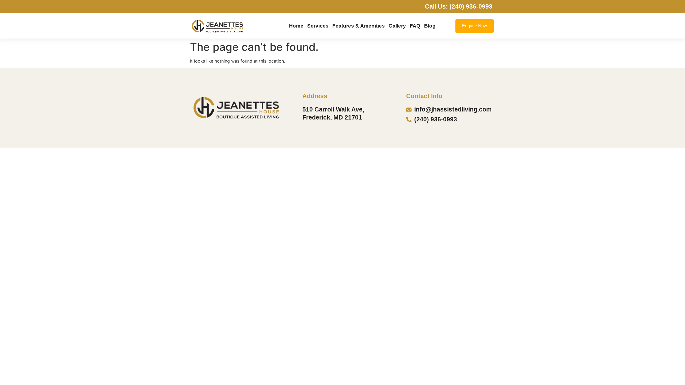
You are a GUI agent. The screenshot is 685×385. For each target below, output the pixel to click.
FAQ (415, 26)
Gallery (397, 26)
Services (318, 26)
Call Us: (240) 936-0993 (458, 6)
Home (296, 26)
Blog (430, 26)
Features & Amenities (358, 26)
